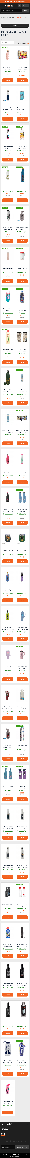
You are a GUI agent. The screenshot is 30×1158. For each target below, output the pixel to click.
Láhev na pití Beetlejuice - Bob (8, 589)
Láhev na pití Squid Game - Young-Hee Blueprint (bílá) (22, 472)
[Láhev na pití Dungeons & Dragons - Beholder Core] (8, 733)
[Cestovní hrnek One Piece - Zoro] (22, 537)
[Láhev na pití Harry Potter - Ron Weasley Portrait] (8, 814)
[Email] (6, 1141)
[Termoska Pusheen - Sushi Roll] (8, 54)
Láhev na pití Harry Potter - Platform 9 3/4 (8, 707)
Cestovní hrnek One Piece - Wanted (22, 350)
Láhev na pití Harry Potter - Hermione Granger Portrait (8, 866)
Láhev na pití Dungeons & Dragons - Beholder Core (8, 747)
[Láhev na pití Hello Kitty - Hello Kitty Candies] (8, 134)
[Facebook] (10, 1141)
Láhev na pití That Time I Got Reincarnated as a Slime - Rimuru (22, 511)
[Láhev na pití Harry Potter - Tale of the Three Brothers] (22, 932)
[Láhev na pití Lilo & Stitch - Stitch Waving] (22, 615)
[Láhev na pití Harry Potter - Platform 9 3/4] (8, 694)
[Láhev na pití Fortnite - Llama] (8, 296)
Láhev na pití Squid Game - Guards (8, 471)
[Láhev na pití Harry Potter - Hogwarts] (8, 1048)
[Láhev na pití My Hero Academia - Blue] (22, 1048)
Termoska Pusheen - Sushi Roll (8, 68)
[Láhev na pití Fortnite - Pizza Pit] (8, 336)
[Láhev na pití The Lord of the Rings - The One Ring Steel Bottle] (22, 215)
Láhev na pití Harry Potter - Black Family (8, 390)
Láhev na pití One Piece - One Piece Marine (22, 310)
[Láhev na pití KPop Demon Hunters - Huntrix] (8, 1089)
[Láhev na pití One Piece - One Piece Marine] (22, 296)
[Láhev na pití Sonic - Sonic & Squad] (8, 932)
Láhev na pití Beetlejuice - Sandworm (22, 590)
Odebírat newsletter (22, 1147)
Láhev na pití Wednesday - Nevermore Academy (22, 787)
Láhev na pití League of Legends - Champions (22, 188)
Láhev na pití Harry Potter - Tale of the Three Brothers (22, 946)
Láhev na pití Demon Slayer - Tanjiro (8, 228)
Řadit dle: (3, 40)
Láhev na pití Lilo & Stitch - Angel (22, 667)
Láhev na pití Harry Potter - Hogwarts (8, 1061)
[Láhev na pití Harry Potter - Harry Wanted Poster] (8, 1009)
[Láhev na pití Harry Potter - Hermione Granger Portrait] (8, 853)
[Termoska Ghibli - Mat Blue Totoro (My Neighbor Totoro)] (8, 418)
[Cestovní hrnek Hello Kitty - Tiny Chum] (22, 255)
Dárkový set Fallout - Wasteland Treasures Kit (22, 68)
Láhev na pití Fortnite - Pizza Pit (8, 350)
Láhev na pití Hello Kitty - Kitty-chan (8, 269)
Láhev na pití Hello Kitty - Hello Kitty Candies (8, 147)
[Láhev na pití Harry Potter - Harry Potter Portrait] (22, 853)
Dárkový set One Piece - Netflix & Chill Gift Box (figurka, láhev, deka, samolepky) (22, 431)
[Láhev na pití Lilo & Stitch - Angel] (22, 654)
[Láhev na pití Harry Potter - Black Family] (8, 377)
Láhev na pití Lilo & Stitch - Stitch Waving (22, 628)
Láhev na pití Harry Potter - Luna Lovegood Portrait (22, 828)
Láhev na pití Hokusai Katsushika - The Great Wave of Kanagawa (22, 708)
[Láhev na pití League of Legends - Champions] (22, 174)
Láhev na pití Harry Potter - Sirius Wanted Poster (22, 984)
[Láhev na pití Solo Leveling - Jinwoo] (8, 95)
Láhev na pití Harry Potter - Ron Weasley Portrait (8, 828)
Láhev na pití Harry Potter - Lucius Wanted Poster (8, 984)
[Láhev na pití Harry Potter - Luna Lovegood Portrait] (22, 814)
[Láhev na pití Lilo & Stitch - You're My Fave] (8, 773)
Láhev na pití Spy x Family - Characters (22, 147)
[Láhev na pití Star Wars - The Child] (8, 174)
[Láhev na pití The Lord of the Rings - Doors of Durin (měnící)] (8, 891)
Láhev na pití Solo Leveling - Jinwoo (8, 108)
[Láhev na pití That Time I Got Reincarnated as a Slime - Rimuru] (22, 497)
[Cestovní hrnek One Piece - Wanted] (22, 336)
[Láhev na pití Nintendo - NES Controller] (22, 1009)
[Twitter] (14, 1141)
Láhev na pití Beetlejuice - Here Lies (8, 628)
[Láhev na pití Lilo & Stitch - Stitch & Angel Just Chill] (22, 733)
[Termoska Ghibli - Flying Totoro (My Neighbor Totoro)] (22, 377)
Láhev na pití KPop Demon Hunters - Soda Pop (22, 109)
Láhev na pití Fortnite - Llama (8, 309)
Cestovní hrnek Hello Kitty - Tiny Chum (22, 269)
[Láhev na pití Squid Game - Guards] (8, 458)
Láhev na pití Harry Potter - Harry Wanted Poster (7, 1023)
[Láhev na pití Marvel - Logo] (22, 891)
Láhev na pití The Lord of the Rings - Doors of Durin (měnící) (8, 905)
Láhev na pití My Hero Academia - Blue (22, 1061)
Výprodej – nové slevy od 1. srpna (16, 1)
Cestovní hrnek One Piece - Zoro (22, 551)
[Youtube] (17, 1141)
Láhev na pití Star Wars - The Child (7, 188)
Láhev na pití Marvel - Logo (22, 905)
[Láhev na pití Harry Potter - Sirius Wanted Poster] (22, 971)
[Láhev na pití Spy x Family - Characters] (22, 134)
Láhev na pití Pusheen (7, 666)
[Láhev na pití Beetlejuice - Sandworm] (22, 576)
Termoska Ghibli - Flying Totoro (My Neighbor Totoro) (22, 391)
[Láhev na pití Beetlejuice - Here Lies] (8, 615)
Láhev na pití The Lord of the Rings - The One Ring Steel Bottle (22, 229)
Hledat (25, 10)
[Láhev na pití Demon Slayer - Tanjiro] (8, 215)
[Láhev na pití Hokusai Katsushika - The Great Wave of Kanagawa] (22, 694)
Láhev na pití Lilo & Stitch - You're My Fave (8, 787)
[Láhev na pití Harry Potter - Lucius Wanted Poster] (8, 971)
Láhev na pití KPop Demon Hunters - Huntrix (8, 1102)
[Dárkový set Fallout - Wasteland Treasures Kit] (22, 54)
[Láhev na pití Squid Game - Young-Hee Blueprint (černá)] (8, 497)
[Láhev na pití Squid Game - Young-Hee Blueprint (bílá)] (22, 458)
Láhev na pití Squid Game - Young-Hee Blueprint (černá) (8, 511)
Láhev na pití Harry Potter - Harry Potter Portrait (22, 866)
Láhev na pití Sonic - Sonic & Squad (8, 945)
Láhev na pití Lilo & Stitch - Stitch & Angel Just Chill (22, 747)
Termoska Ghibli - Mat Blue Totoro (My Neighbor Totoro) (8, 431)
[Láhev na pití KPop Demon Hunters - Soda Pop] (22, 95)
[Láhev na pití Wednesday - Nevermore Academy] (22, 773)
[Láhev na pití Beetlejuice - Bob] (8, 576)
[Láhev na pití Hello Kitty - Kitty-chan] (8, 255)
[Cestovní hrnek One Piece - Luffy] (8, 537)
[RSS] (25, 1141)
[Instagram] (21, 1141)
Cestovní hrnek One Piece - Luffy (8, 551)
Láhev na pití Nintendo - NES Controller (22, 1023)
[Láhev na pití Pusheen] (8, 654)
